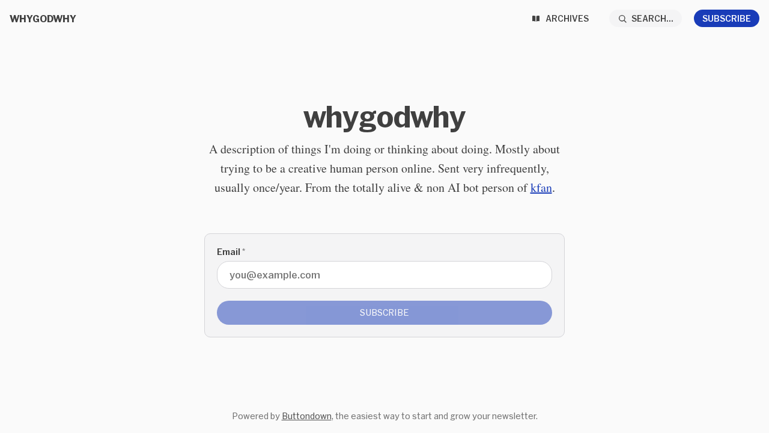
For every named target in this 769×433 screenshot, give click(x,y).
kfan (541, 187)
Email (231, 252)
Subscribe (726, 18)
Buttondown (307, 416)
